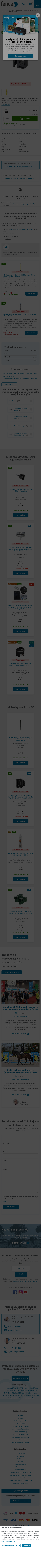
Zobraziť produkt (20, 56)
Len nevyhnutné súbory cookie (11, 1545)
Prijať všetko (26, 1545)
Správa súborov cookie (8, 1541)
